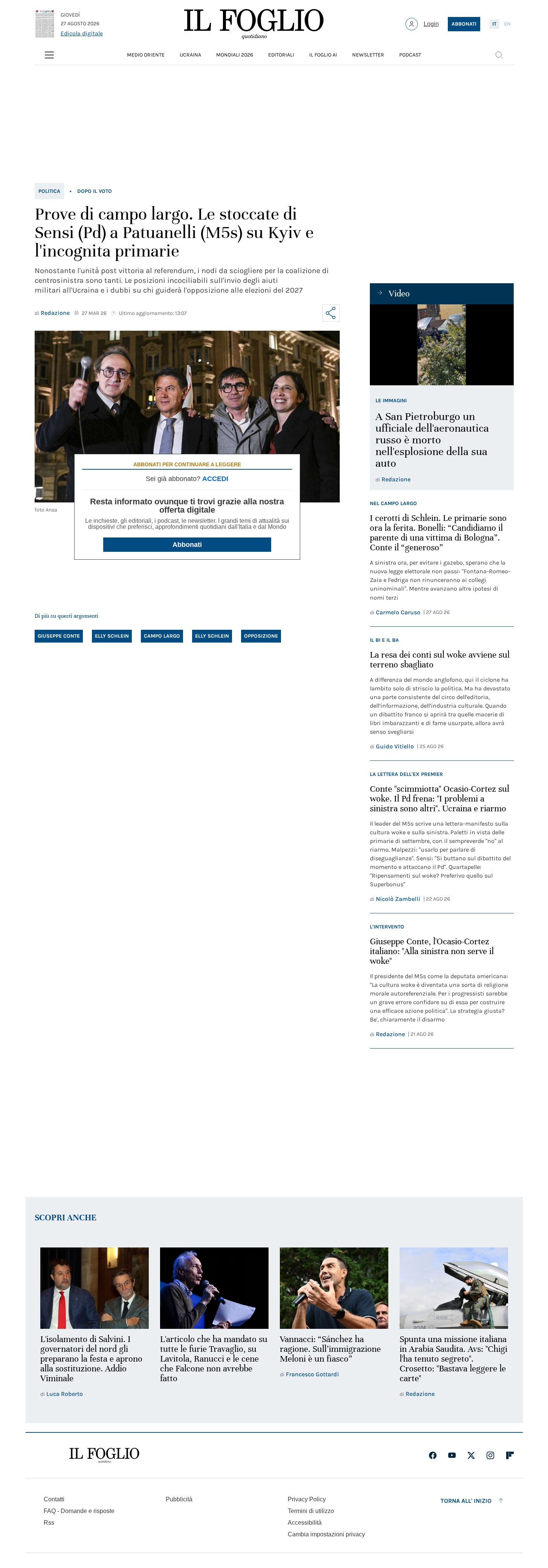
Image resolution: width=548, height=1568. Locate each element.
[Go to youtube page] (452, 1455)
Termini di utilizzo (311, 1511)
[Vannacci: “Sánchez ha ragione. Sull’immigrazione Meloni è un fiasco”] (334, 1288)
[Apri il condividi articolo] (331, 313)
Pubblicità (179, 1499)
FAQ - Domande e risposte (79, 1511)
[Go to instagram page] (490, 1455)
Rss (49, 1522)
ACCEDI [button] (215, 478)
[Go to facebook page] (433, 1455)
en (507, 24)
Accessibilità (305, 1522)
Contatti (54, 1499)
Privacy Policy (307, 1499)
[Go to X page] (471, 1455)
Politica (49, 191)
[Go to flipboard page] (510, 1455)
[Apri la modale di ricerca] (499, 55)
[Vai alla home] (254, 24)
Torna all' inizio (466, 1500)
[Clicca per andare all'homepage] (104, 1455)
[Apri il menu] (49, 55)
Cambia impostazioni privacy (326, 1534)
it (494, 24)
